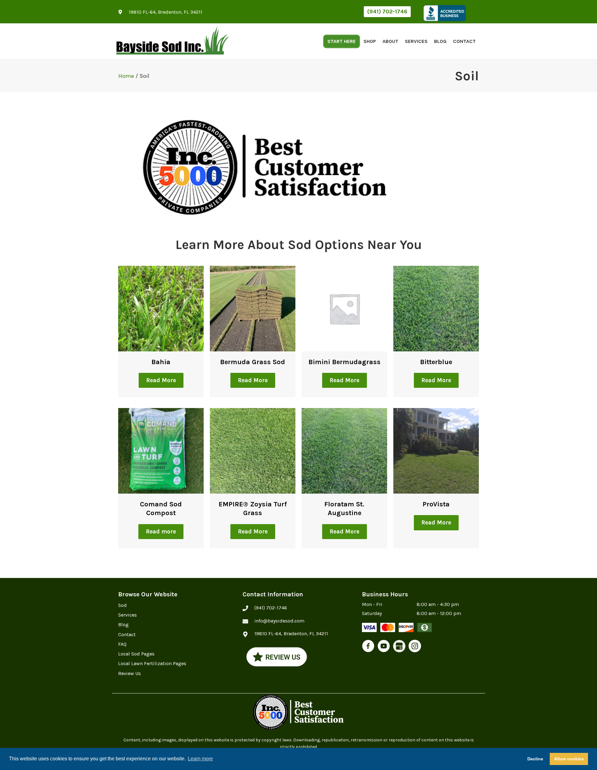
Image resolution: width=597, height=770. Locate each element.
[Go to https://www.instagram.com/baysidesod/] (415, 647)
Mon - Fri (372, 604)
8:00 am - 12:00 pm (439, 613)
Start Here (341, 41)
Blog (440, 41)
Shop (369, 41)
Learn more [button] (200, 758)
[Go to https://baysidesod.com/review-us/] (277, 656)
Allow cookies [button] (569, 758)
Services (416, 41)
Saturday (372, 613)
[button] (387, 11)
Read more (161, 531)
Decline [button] (535, 758)
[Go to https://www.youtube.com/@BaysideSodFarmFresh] (383, 647)
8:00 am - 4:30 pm (438, 604)
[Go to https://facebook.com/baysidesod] (368, 647)
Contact (464, 41)
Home (126, 76)
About (390, 41)
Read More (161, 380)
